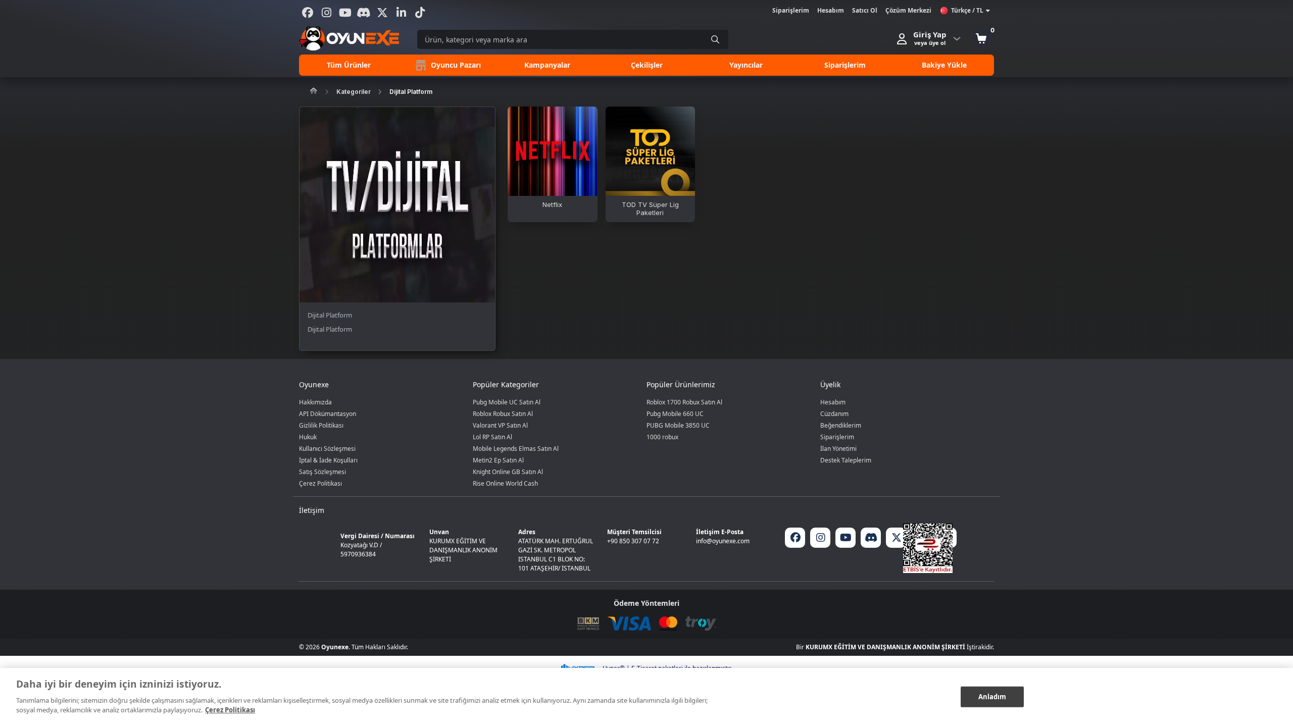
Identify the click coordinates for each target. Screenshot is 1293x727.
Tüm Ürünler (349, 65)
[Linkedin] (401, 12)
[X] (382, 12)
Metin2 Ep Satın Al (498, 460)
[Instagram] (326, 12)
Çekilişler (647, 65)
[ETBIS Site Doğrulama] (928, 548)
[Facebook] (307, 12)
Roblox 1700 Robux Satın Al (684, 402)
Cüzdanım (834, 413)
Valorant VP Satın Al (500, 425)
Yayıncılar (746, 65)
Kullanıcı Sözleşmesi (327, 448)
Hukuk (308, 437)
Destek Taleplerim (845, 460)
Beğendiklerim (840, 425)
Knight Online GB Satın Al (508, 472)
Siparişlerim (790, 10)
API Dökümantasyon (327, 413)
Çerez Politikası (320, 483)
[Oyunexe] (349, 38)
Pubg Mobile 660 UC (675, 413)
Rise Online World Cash (505, 483)
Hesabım (830, 10)
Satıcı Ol (864, 10)
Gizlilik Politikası (321, 425)
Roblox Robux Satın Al (503, 413)
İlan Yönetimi (838, 448)
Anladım (992, 696)
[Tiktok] (419, 12)
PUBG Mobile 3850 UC (678, 425)
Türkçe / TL (967, 10)
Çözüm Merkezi (908, 10)
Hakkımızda (315, 402)
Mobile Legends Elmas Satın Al (516, 448)
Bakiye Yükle (944, 65)
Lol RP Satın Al (492, 437)
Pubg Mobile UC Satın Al (506, 402)
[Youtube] (345, 12)
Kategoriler (353, 91)
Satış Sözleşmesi (322, 472)
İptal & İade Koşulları (328, 460)
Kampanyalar (547, 65)
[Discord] (363, 12)
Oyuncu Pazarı (455, 65)
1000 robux (662, 437)
